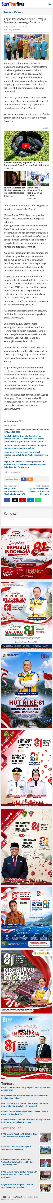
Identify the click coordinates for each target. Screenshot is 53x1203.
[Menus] (50, 3)
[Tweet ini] (15, 500)
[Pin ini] (22, 500)
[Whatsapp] (38, 500)
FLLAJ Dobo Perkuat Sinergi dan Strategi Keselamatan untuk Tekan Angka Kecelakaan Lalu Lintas (26, 455)
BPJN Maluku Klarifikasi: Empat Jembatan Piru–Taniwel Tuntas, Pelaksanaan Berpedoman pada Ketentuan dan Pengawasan (25, 464)
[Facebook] (23, 479)
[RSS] (30, 479)
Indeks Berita (33, 1197)
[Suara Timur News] (12, 4)
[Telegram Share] (30, 500)
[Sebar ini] (7, 500)
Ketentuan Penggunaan (10, 1199)
